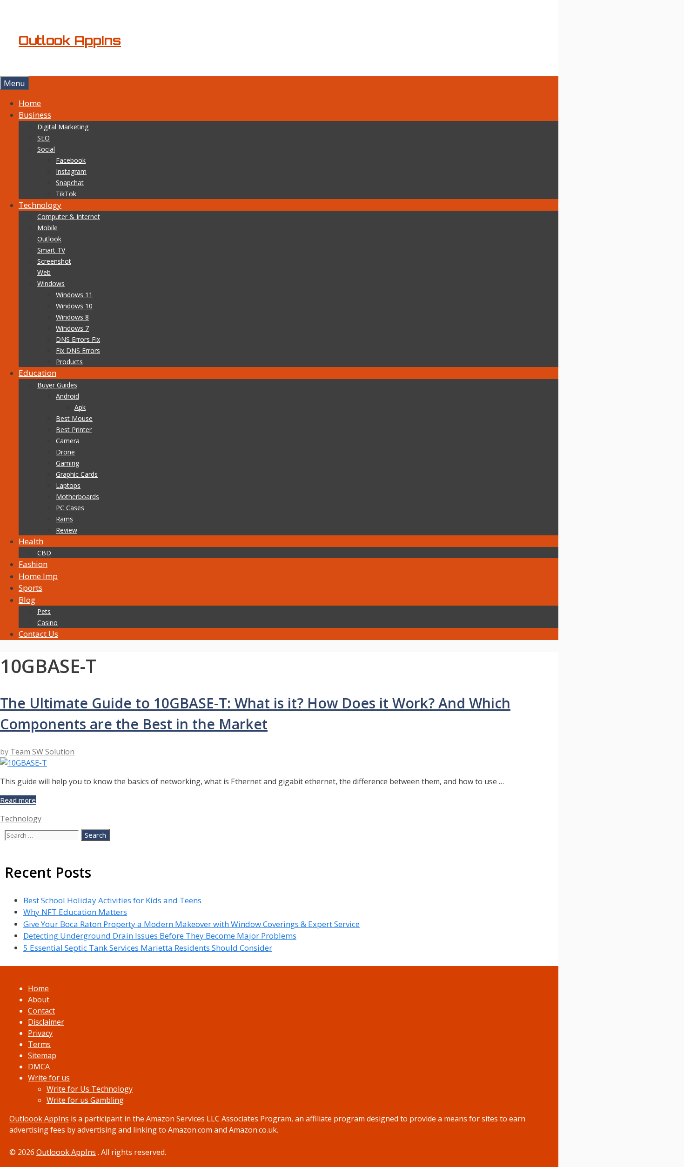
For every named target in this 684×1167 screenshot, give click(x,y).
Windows (51, 283)
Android (67, 396)
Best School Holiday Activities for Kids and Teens (112, 900)
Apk (80, 407)
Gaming (67, 463)
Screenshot (54, 261)
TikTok (66, 193)
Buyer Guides (57, 384)
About (38, 999)
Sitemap (42, 1055)
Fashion (33, 564)
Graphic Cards (77, 474)
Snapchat (70, 182)
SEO (43, 137)
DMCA (39, 1066)
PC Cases (70, 507)
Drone (65, 451)
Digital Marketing (62, 126)
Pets (44, 611)
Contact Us (38, 633)
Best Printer (74, 429)
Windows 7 (72, 328)
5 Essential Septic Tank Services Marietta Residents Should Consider (147, 947)
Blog (27, 599)
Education (37, 372)
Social (46, 149)
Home (30, 103)
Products (69, 361)
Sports (30, 587)
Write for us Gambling (85, 1100)
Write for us (49, 1078)
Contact (41, 1011)
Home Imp (38, 576)
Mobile (47, 227)
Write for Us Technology (90, 1089)
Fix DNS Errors (78, 350)
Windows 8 (72, 317)
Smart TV (51, 250)
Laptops (68, 485)
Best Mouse (74, 418)
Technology (40, 205)
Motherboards (77, 496)
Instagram (71, 171)
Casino (47, 622)
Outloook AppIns (39, 1119)
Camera (68, 440)
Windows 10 (74, 305)
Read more (18, 800)
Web (44, 272)
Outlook (49, 238)
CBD (44, 552)
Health (31, 541)
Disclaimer (46, 1022)
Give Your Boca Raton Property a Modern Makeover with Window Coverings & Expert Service (191, 924)
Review (66, 530)
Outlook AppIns (70, 40)
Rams (64, 518)
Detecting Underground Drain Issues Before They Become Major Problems (159, 935)
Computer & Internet (68, 216)
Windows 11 (74, 294)
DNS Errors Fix (78, 339)
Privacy (40, 1033)
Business (35, 114)
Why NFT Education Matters (75, 912)
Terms (39, 1044)
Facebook (71, 160)
